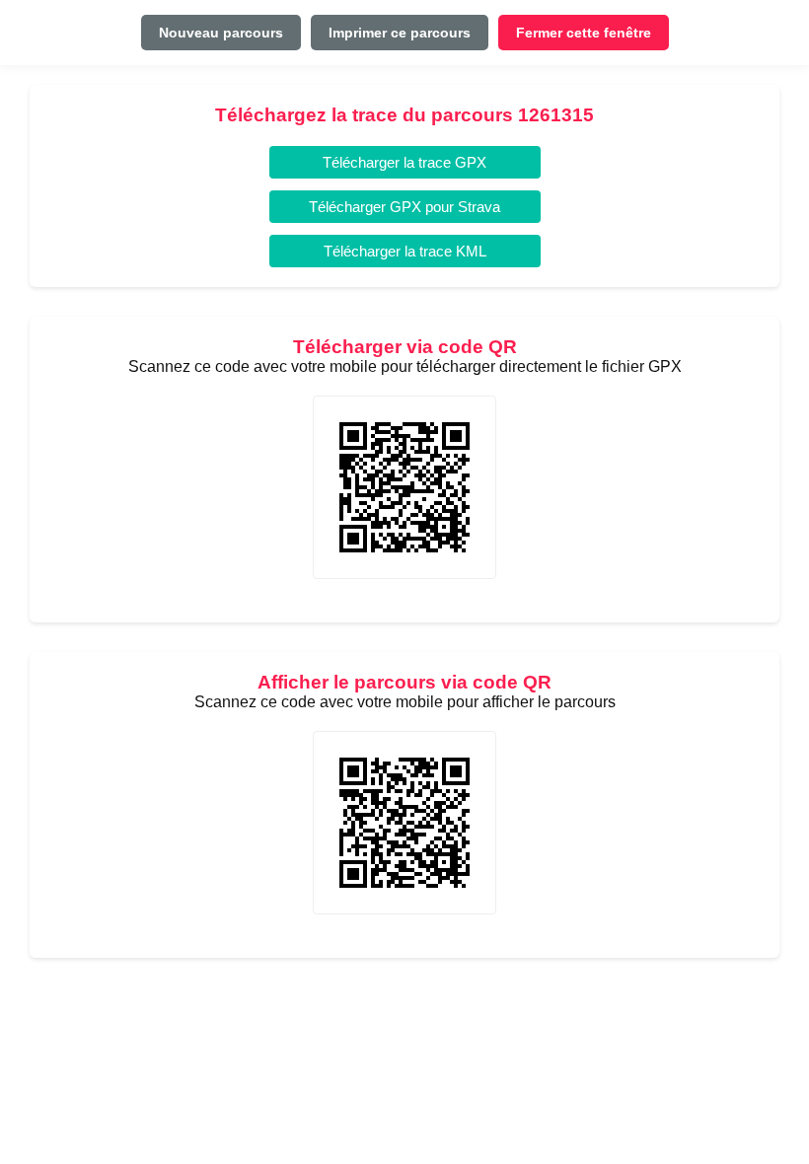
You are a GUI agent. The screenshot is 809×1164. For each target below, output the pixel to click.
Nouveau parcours (221, 32)
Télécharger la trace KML (405, 251)
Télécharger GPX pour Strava (404, 206)
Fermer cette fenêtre (583, 32)
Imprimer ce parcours (400, 32)
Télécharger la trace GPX (404, 162)
